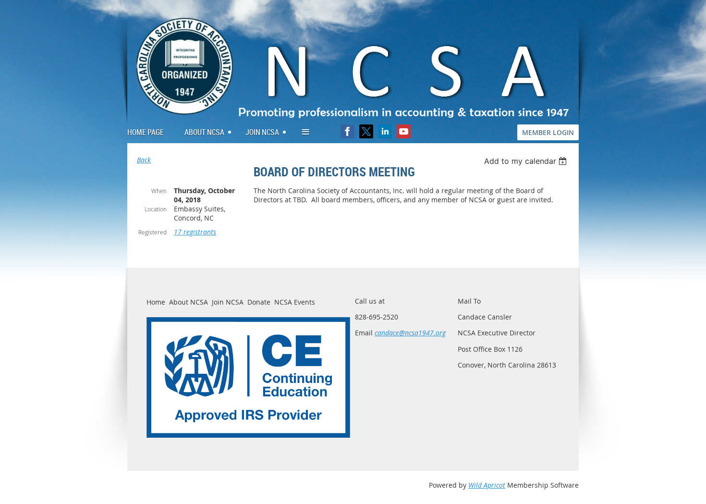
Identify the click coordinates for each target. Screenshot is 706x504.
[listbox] (526, 161)
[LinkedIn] (385, 131)
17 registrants (195, 231)
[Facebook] (347, 131)
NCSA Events (294, 302)
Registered (152, 232)
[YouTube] (404, 131)
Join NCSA (227, 302)
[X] (366, 131)
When (159, 191)
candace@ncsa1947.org (410, 332)
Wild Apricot (486, 485)
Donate (258, 302)
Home (155, 302)
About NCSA (188, 302)
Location (156, 209)
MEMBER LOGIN (548, 132)
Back (144, 159)
